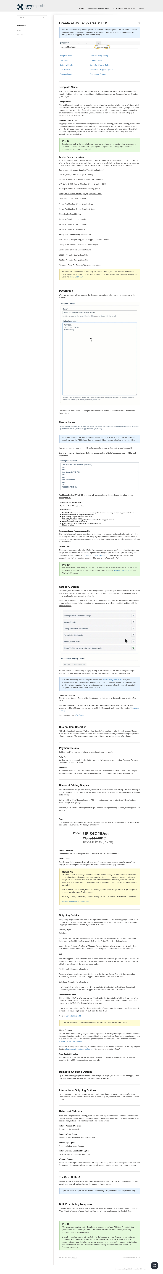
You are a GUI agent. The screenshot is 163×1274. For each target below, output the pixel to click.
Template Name (66, 55)
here (119, 1190)
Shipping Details (96, 60)
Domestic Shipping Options (100, 65)
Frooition (86, 555)
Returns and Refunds (98, 74)
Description (64, 60)
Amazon (20, 34)
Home (81, 8)
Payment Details (66, 74)
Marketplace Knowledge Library (98, 8)
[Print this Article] (139, 23)
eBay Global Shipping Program (70, 1041)
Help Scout (143, 1269)
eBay (19, 30)
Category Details (66, 65)
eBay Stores (79, 715)
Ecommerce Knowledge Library (124, 8)
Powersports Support (123, 1269)
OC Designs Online (99, 555)
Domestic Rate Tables (74, 1016)
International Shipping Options (101, 69)
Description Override (121, 570)
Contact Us (74, 1257)
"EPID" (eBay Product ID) (112, 679)
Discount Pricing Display (99, 55)
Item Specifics (65, 69)
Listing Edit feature (76, 277)
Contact (141, 8)
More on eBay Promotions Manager (75, 901)
